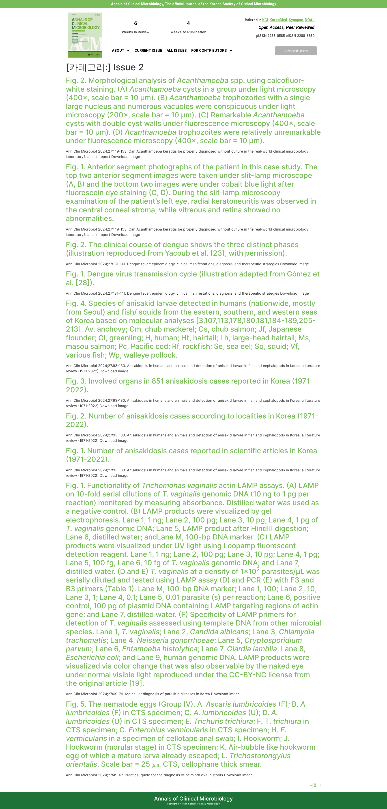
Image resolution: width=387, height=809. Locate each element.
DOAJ (309, 20)
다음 (315, 785)
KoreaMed (278, 20)
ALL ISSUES (177, 50)
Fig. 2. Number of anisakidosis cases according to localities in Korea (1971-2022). (192, 420)
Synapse (296, 20)
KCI (265, 20)
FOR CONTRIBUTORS (209, 50)
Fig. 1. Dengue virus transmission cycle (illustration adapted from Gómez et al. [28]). (193, 278)
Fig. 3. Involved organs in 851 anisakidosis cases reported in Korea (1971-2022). (189, 385)
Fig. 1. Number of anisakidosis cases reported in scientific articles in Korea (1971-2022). (191, 455)
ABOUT (118, 50)
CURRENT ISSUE (148, 50)
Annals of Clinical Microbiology (193, 798)
